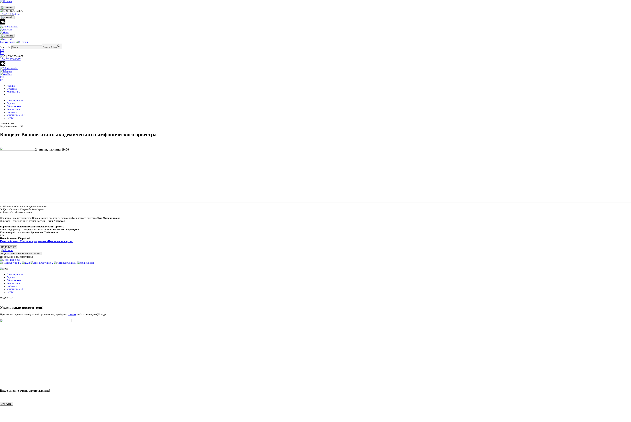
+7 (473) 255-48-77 (10, 13)
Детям (10, 118)
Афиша (11, 85)
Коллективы (13, 91)
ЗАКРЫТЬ (6, 404)
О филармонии (15, 100)
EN (2, 53)
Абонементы (14, 106)
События (12, 88)
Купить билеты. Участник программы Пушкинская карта (36, 241)
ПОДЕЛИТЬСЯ (8, 247)
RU (2, 50)
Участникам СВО (16, 115)
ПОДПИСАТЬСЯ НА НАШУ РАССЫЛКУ (20, 253)
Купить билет (7, 42)
